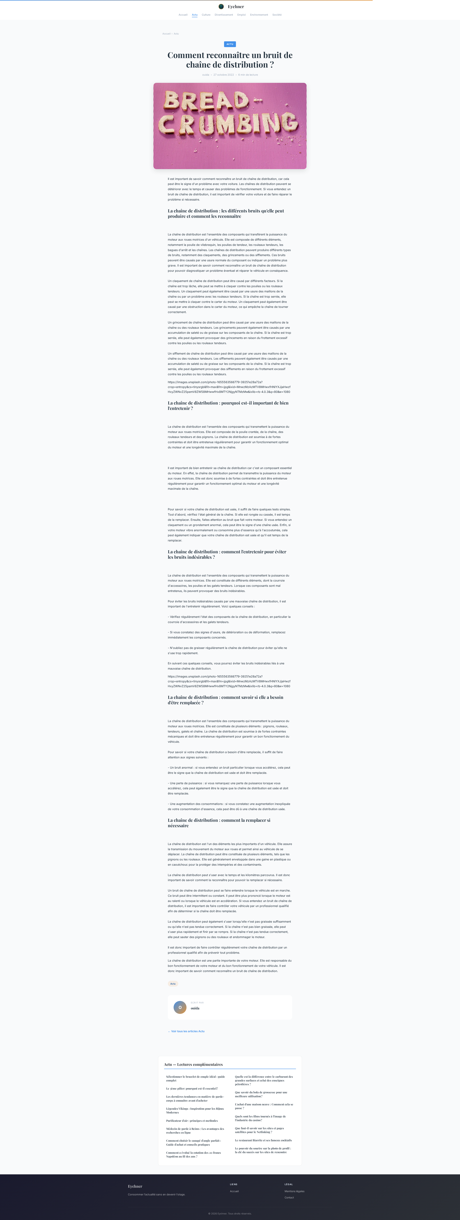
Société (277, 14)
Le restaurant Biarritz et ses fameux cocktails (263, 1140)
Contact (289, 1197)
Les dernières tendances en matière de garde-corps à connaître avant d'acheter (195, 1098)
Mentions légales (294, 1191)
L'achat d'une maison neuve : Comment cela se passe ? (264, 1106)
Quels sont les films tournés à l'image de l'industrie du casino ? (260, 1118)
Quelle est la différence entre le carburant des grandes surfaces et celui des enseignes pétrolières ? (264, 1080)
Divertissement (224, 14)
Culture (206, 14)
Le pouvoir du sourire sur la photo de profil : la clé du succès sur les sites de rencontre (263, 1150)
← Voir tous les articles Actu (186, 1031)
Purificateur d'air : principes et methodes (192, 1120)
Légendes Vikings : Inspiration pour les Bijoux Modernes (195, 1110)
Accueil (183, 14)
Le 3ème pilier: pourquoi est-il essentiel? (192, 1088)
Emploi (241, 14)
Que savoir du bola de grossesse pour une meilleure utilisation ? (261, 1094)
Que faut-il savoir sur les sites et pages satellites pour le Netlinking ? (259, 1130)
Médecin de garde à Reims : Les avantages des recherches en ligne (195, 1130)
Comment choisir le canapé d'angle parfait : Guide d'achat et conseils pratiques (193, 1142)
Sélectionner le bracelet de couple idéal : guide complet (195, 1078)
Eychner (236, 6)
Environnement (259, 14)
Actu (194, 14)
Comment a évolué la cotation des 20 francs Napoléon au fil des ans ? (193, 1154)
